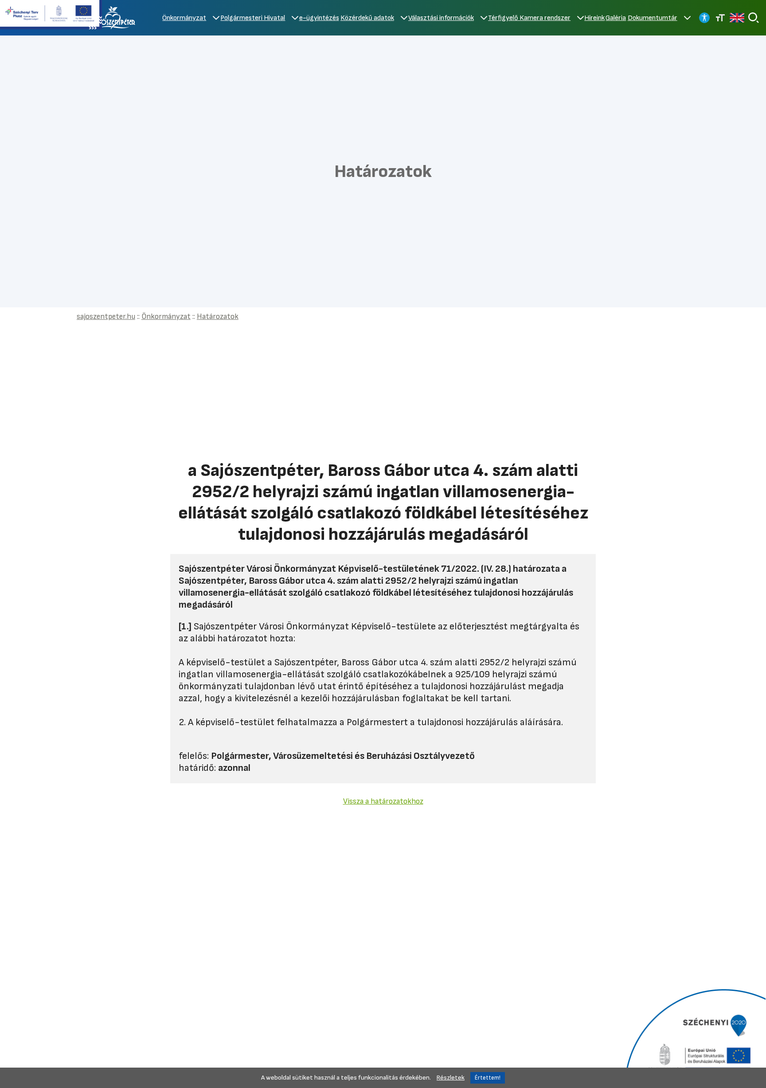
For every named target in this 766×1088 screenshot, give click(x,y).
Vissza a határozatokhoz (383, 801)
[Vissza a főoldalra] (115, 17)
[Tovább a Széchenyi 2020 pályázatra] (694, 1037)
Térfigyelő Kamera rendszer (529, 18)
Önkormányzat (184, 18)
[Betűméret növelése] (720, 17)
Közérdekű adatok (367, 18)
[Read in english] (737, 17)
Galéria (616, 18)
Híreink (594, 18)
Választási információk (441, 18)
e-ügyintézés (319, 18)
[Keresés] (753, 17)
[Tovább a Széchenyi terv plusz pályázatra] (51, 15)
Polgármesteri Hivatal (252, 18)
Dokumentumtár (652, 18)
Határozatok (217, 316)
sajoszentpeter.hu (106, 316)
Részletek (451, 1077)
